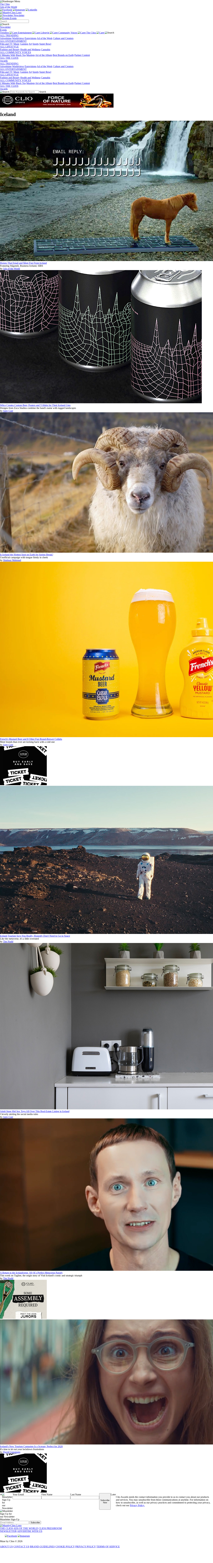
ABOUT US (6, 1546)
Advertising (6, 38)
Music (16, 44)
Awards (4, 60)
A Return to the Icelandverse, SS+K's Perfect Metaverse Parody (31, 1272)
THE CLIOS (6, 1528)
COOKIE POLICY (65, 1546)
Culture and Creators (63, 38)
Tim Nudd (8, 941)
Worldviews (18, 38)
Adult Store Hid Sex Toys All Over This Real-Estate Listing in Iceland (34, 1111)
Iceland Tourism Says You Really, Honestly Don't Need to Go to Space (35, 936)
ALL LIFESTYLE (9, 46)
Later (113, 1494)
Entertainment (25, 32)
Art (30, 44)
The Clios (5, 4)
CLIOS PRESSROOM (50, 1528)
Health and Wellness (30, 49)
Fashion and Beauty (10, 49)
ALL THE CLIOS (9, 58)
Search (42, 91)
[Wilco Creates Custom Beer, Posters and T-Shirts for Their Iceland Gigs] (101, 402)
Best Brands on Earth (63, 55)
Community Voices (68, 32)
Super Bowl (45, 44)
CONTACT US (21, 1546)
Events (13, 18)
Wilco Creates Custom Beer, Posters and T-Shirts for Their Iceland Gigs (35, 405)
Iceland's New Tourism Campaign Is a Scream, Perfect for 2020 (31, 1446)
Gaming (24, 44)
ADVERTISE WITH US (29, 1531)
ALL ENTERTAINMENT (13, 41)
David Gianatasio (11, 1452)
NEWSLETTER (8, 1531)
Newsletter (18, 15)
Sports (35, 44)
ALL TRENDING (9, 35)
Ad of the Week (44, 38)
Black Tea (21, 55)
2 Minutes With (7, 55)
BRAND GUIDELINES (42, 1546)
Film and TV (6, 44)
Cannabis (45, 49)
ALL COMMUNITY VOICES (15, 52)
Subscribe (35, 1522)
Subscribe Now (104, 1501)
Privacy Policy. (137, 1505)
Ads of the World (8, 7)
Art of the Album (43, 55)
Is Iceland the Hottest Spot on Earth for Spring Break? (26, 554)
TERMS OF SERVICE (108, 1546)
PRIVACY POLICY (85, 1546)
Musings (30, 55)
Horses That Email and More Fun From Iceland (23, 263)
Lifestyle (45, 32)
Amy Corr (8, 411)
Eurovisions (30, 38)
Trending (5, 32)
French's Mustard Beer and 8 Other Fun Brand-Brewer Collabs (31, 739)
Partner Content (82, 55)
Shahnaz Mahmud (12, 560)
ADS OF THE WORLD (25, 1528)
